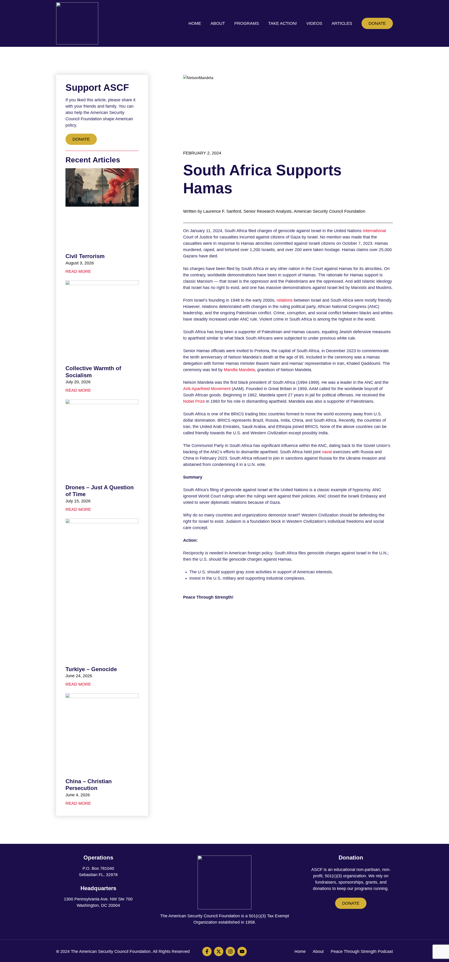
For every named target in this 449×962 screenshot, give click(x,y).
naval (327, 452)
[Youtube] (242, 951)
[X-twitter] (218, 951)
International (374, 230)
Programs (246, 23)
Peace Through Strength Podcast (362, 951)
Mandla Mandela (239, 369)
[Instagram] (230, 951)
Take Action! (282, 23)
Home (194, 23)
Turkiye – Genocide (91, 669)
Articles (342, 23)
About (217, 23)
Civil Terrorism (85, 256)
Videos (314, 23)
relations (285, 300)
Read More (78, 271)
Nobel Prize (194, 401)
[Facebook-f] (207, 951)
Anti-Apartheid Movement (207, 388)
